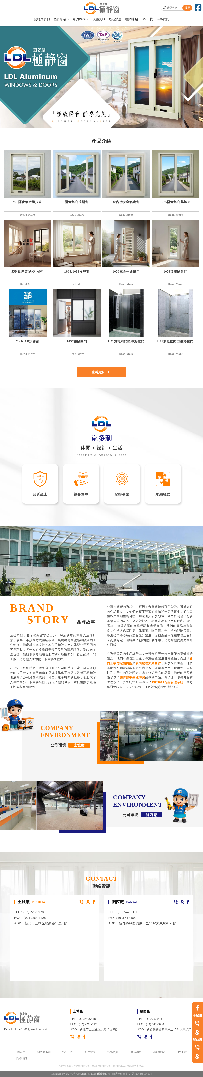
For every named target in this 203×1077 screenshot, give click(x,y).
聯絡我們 (162, 19)
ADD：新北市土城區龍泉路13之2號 (40, 923)
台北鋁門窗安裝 (81, 1065)
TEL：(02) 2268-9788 (30, 912)
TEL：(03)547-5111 (149, 1019)
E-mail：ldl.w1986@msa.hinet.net (25, 1029)
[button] (98, 1074)
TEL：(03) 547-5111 (123, 912)
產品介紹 (59, 19)
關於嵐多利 (42, 19)
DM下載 (147, 19)
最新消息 (115, 19)
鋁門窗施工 (119, 1065)
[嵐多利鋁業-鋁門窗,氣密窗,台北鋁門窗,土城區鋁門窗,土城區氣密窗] (101, 8)
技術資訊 (99, 19)
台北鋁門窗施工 (135, 1065)
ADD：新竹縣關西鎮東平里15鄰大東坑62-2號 (142, 923)
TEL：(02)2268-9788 (83, 1019)
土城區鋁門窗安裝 (101, 1065)
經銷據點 (131, 19)
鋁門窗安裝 (65, 1065)
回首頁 (21, 1052)
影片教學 (79, 19)
